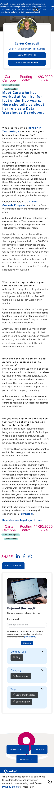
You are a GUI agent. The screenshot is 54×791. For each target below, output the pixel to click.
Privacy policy (10, 787)
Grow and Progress (10, 85)
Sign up (27, 643)
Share (7, 557)
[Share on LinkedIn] (19, 557)
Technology (26, 514)
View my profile (27, 55)
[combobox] (27, 656)
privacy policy (30, 637)
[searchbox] (30, 655)
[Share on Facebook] (25, 557)
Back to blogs (13, 566)
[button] (50, 782)
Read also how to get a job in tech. (22, 520)
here (35, 9)
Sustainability (11, 89)
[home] (27, 772)
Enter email (13, 619)
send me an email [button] (27, 63)
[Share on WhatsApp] (30, 557)
